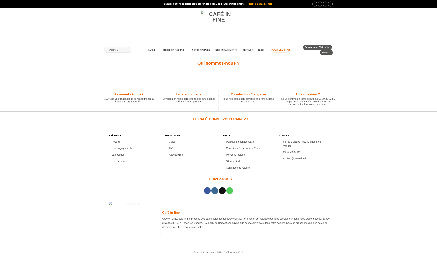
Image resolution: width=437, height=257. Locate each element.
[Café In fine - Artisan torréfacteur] (218, 26)
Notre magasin (201, 50)
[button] (317, 47)
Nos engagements (226, 50)
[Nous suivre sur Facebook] (314, 4)
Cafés (151, 50)
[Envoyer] (128, 50)
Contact (248, 50)
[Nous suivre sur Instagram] (320, 4)
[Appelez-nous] (330, 4)
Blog (261, 50)
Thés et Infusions (173, 50)
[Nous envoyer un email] (325, 4)
